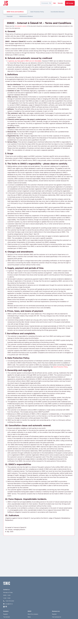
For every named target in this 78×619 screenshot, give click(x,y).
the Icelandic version (20, 26)
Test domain (6, 617)
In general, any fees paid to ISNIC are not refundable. (24, 61)
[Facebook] (6, 606)
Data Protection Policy (37, 11)
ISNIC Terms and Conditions (15, 11)
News (29, 617)
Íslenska (60, 3)
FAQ (54, 3)
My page (70, 3)
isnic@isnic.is (9, 604)
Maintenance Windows (26, 16)
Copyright (10, 16)
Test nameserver (56, 617)
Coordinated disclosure (57, 11)
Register (5, 614)
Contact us (6, 589)
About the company (33, 614)
